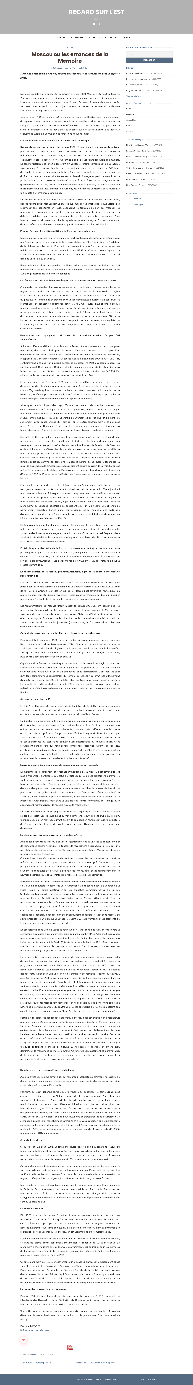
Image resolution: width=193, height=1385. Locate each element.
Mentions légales (148, 1379)
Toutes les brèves (133, 96)
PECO (117, 37)
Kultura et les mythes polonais (37, 1362)
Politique (130, 126)
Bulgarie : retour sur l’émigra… (138, 79)
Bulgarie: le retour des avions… (139, 90)
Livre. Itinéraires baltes (135, 179)
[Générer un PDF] (70, 1347)
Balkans (79, 37)
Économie (130, 114)
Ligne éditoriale (101, 1379)
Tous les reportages (134, 204)
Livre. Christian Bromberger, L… (139, 162)
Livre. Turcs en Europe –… (136, 185)
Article (33, 1354)
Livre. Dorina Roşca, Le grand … (139, 156)
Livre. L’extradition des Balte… (138, 151)
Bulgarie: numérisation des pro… (139, 73)
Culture (49, 1354)
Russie (127, 37)
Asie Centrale (64, 37)
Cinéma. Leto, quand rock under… (140, 168)
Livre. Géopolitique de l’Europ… (139, 145)
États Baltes (105, 37)
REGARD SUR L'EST (96, 11)
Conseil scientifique (85, 1379)
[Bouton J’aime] (23, 1340)
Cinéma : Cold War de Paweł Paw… (140, 174)
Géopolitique (131, 120)
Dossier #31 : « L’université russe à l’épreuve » (96, 1362)
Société (129, 131)
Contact (112, 1379)
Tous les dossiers (133, 198)
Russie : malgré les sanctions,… (139, 85)
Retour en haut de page (35, 1330)
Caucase (91, 37)
